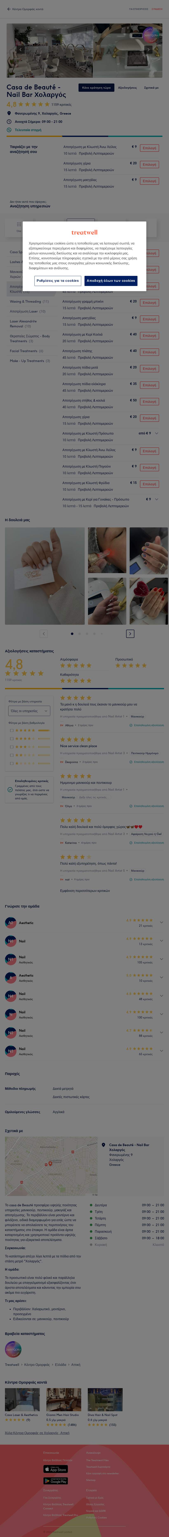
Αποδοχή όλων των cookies (111, 280)
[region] (84, 256)
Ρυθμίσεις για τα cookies (58, 280)
